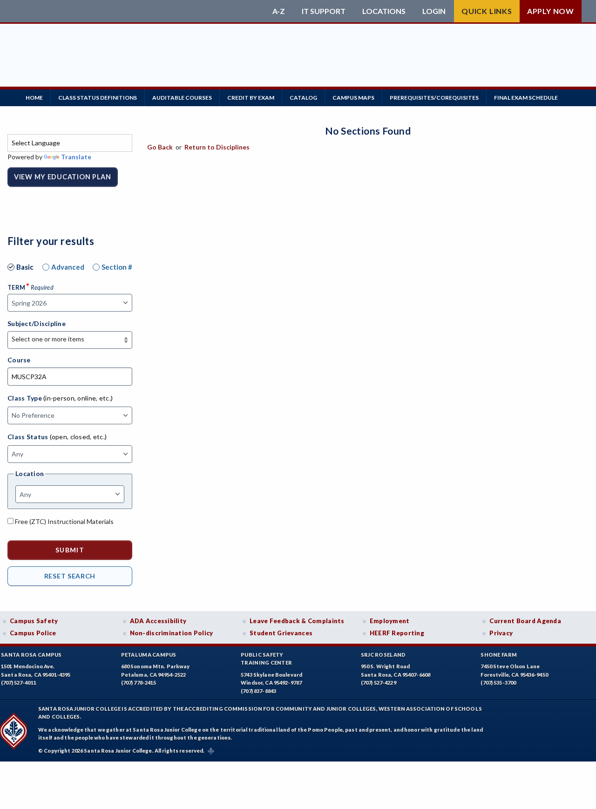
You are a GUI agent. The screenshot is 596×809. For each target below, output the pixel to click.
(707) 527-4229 (378, 683)
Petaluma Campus (148, 655)
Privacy (501, 633)
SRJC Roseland (383, 655)
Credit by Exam (250, 97)
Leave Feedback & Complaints (297, 621)
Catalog (303, 97)
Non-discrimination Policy (171, 633)
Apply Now (550, 11)
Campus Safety (34, 621)
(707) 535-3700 (498, 683)
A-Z (278, 11)
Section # (117, 267)
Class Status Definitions (97, 97)
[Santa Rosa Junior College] (137, 11)
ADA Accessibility (158, 621)
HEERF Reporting (397, 633)
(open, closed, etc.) (78, 437)
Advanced (67, 267)
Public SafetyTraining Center (266, 659)
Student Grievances (281, 633)
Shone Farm (499, 655)
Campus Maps (353, 97)
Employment (390, 621)
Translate (76, 157)
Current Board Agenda (525, 621)
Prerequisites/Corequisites (434, 97)
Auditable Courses (182, 97)
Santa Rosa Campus (31, 655)
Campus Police (33, 633)
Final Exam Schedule (526, 97)
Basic (25, 267)
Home (34, 97)
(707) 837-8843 (258, 691)
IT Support (323, 11)
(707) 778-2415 (138, 683)
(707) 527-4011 (18, 683)
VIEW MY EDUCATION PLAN (62, 177)
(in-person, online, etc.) (78, 398)
